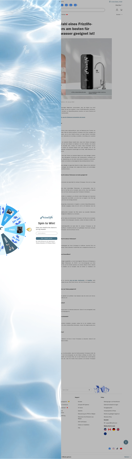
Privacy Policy (51, 243)
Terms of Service (40, 243)
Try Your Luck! (46, 238)
